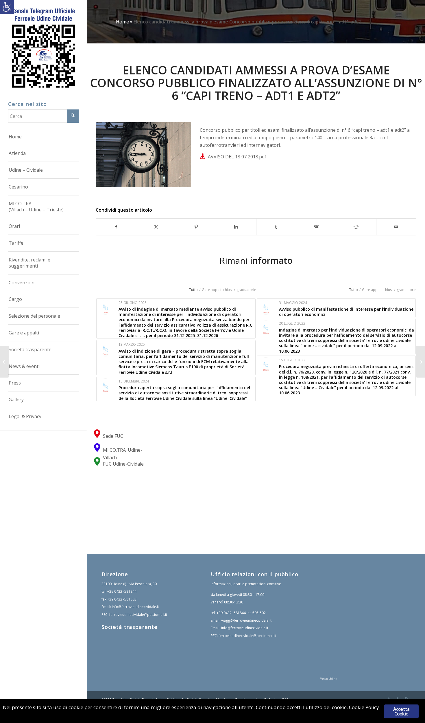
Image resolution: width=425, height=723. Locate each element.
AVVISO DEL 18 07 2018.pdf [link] (237, 156)
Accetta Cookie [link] (401, 711)
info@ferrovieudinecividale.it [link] (135, 606)
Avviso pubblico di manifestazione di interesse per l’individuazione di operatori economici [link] (346, 311)
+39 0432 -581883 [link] (121, 599)
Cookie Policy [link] (364, 707)
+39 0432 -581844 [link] (121, 591)
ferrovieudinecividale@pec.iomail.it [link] (138, 614)
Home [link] (122, 22)
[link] (7, 7)
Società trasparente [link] (129, 626)
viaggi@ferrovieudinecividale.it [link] (246, 620)
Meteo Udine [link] (328, 679)
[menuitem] (43, 137)
